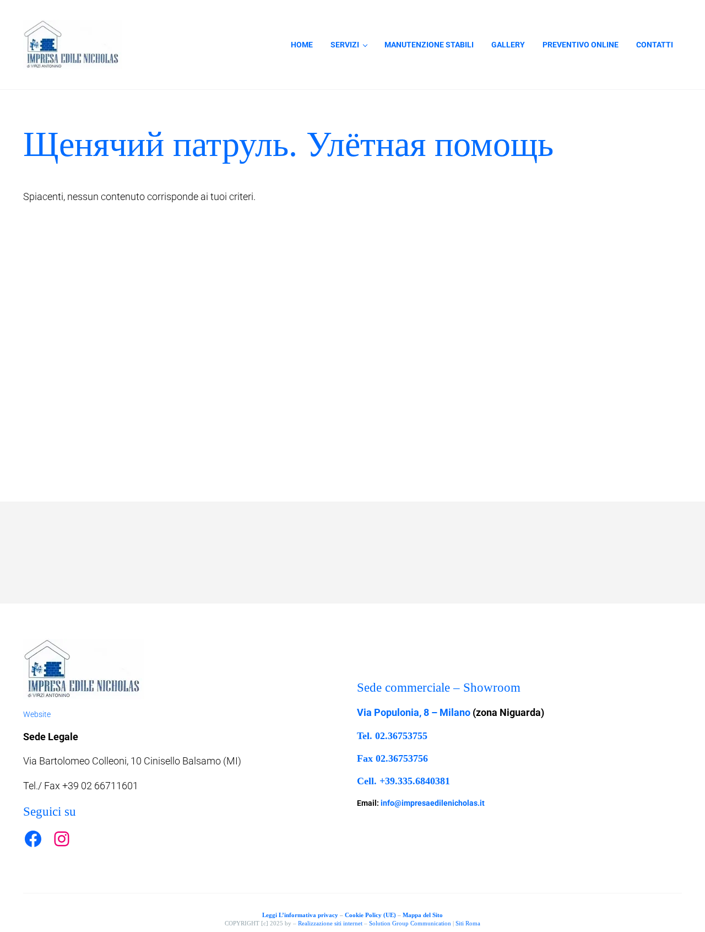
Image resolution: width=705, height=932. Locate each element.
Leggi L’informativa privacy (300, 915)
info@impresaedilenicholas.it (433, 803)
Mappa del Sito (423, 915)
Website (37, 714)
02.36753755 (401, 735)
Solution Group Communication (410, 923)
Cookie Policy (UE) (370, 915)
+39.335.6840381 (414, 780)
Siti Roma (467, 923)
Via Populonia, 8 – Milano (413, 712)
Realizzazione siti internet (330, 923)
